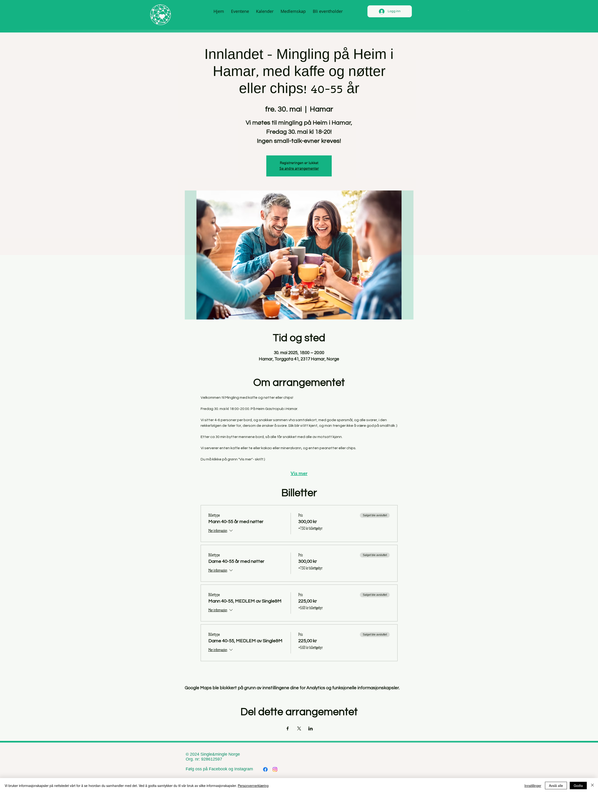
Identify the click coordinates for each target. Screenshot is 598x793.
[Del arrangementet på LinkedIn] (310, 728)
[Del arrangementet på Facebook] (287, 728)
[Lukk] (592, 785)
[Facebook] (265, 769)
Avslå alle (556, 785)
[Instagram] (275, 769)
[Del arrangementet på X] (299, 728)
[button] (468, 10)
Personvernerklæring (253, 785)
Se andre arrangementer (299, 168)
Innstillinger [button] (532, 785)
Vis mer (299, 473)
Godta (578, 785)
